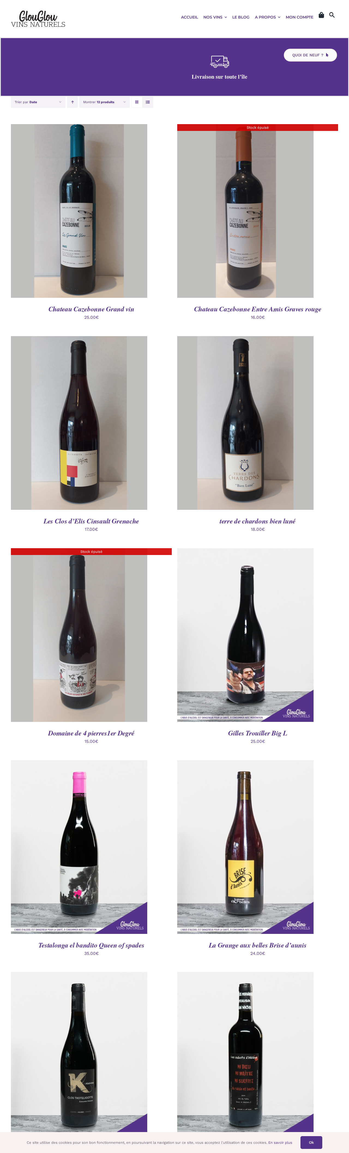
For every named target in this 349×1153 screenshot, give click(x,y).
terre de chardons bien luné (258, 521)
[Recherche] (332, 15)
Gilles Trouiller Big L (257, 733)
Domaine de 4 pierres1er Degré (91, 733)
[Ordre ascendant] (72, 102)
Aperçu (104, 212)
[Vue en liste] (147, 102)
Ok (311, 1142)
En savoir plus (280, 1142)
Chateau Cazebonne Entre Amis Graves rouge (257, 309)
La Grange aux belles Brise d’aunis (258, 945)
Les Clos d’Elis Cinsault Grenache (91, 521)
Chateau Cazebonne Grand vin (91, 309)
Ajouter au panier (66, 212)
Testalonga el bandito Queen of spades (91, 945)
